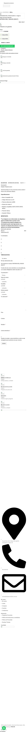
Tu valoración (4, 296)
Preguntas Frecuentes (7, 615)
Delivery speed (4, 290)
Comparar (4, 605)
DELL (11, 12)
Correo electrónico (5, 330)
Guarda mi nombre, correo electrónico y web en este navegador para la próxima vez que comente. (13, 339)
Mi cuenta (4, 601)
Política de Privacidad (7, 619)
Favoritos (4, 608)
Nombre (3, 324)
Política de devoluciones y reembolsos (11, 617)
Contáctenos (5, 610)
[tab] (4, 183)
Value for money (4, 277)
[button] (4, 728)
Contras (3, 318)
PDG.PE (13, 726)
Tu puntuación (4, 272)
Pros (2, 312)
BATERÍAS (6, 12)
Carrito (3, 603)
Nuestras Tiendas (6, 622)
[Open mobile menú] (0, 0)
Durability (3, 283)
